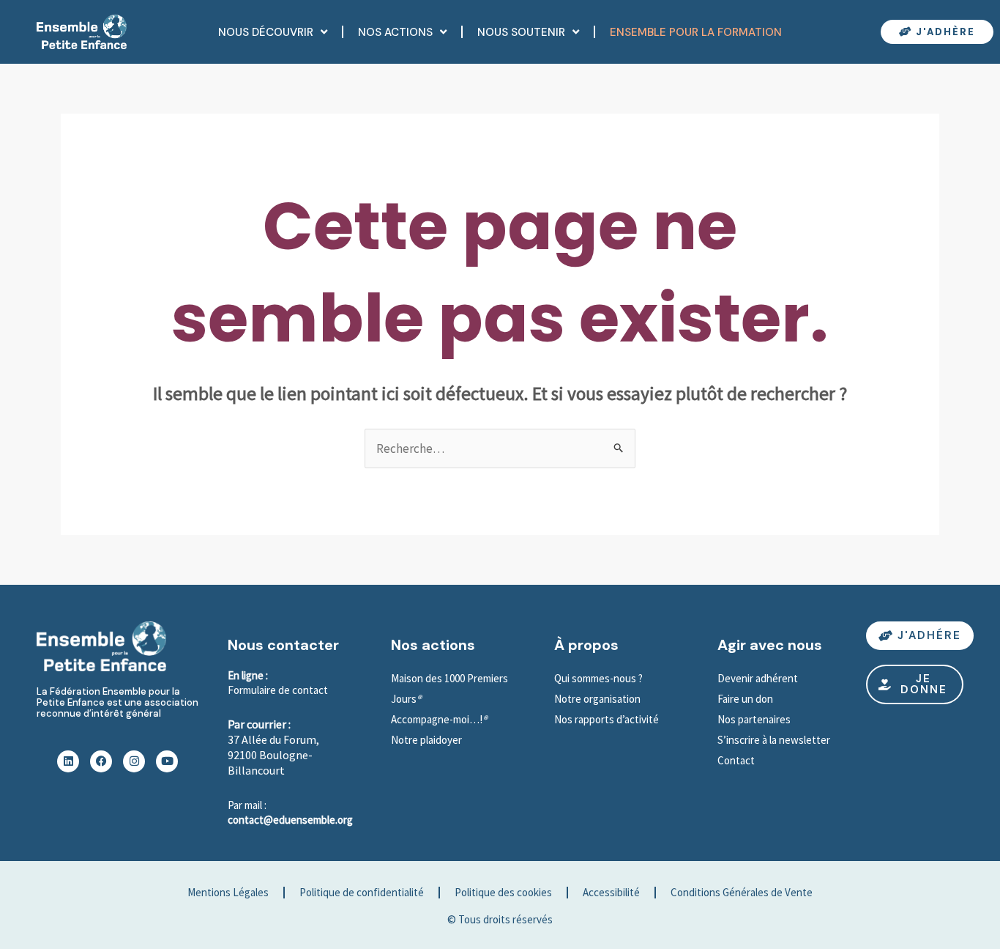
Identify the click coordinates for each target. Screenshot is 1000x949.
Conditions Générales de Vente (742, 892)
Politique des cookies (503, 892)
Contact (736, 760)
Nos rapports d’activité (606, 719)
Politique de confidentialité (361, 892)
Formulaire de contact (278, 690)
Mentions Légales (228, 892)
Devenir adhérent (757, 678)
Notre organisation (597, 699)
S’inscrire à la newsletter (774, 740)
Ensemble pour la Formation (696, 32)
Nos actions (395, 32)
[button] (914, 684)
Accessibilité (611, 892)
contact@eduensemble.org (290, 820)
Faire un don (745, 699)
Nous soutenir (521, 32)
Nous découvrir (265, 32)
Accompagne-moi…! (436, 719)
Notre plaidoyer (426, 740)
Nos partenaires (754, 719)
